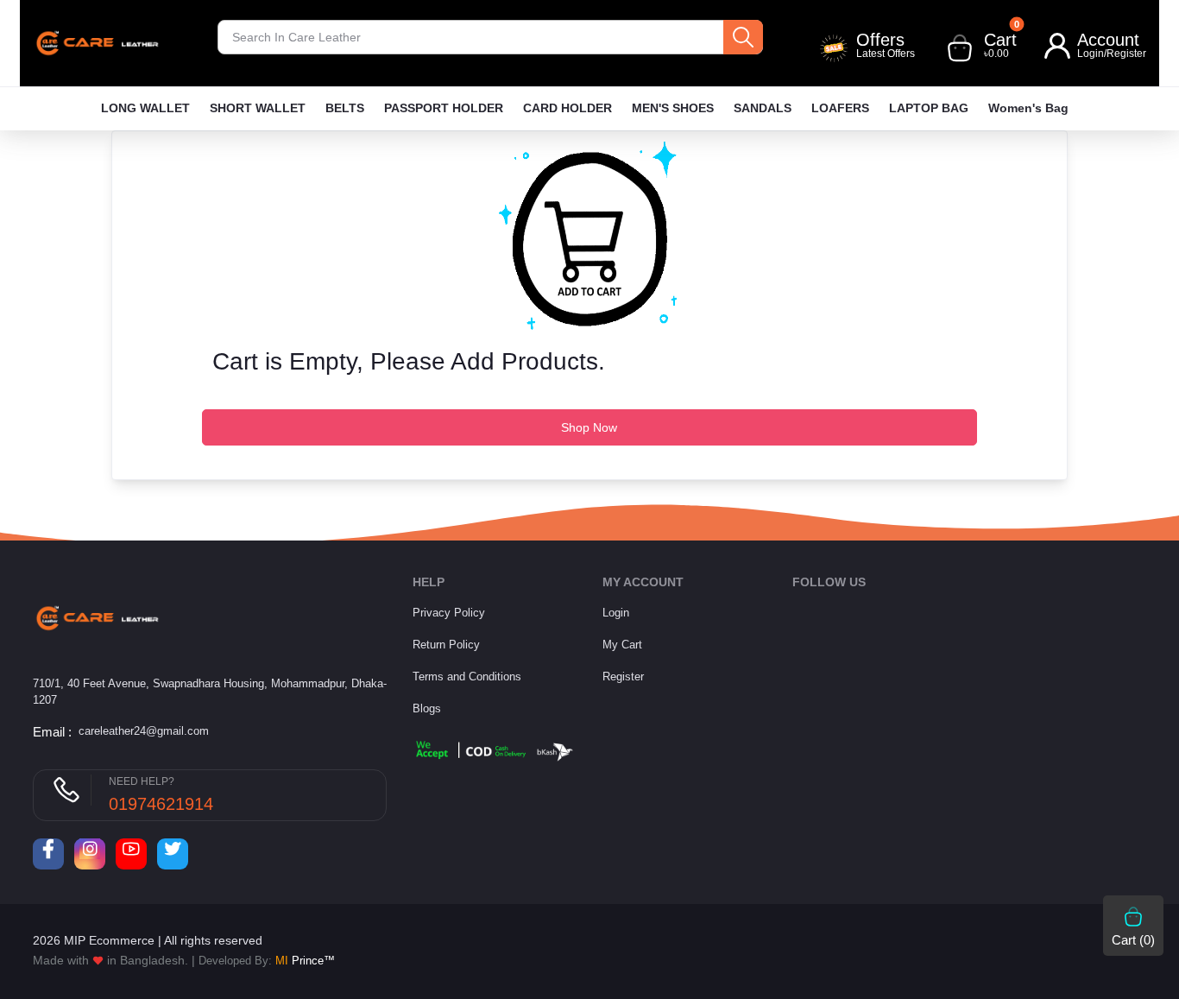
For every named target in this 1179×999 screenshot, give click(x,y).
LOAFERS (840, 108)
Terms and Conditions (467, 676)
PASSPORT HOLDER (443, 108)
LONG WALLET (145, 108)
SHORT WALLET (258, 108)
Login (1090, 53)
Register (1126, 53)
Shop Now (589, 427)
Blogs (427, 708)
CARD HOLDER (567, 108)
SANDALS (762, 108)
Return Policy (446, 644)
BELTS (344, 108)
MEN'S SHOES (673, 108)
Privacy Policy (449, 612)
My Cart (622, 644)
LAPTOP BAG (928, 108)
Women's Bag (1028, 108)
